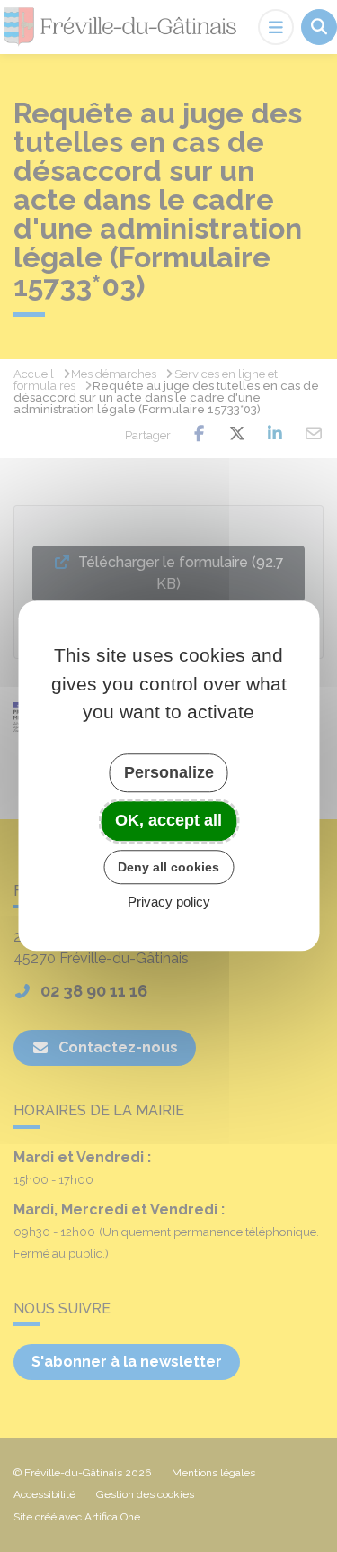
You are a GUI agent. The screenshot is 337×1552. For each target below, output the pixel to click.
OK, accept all (168, 820)
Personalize (169, 772)
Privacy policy (169, 902)
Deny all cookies (168, 867)
